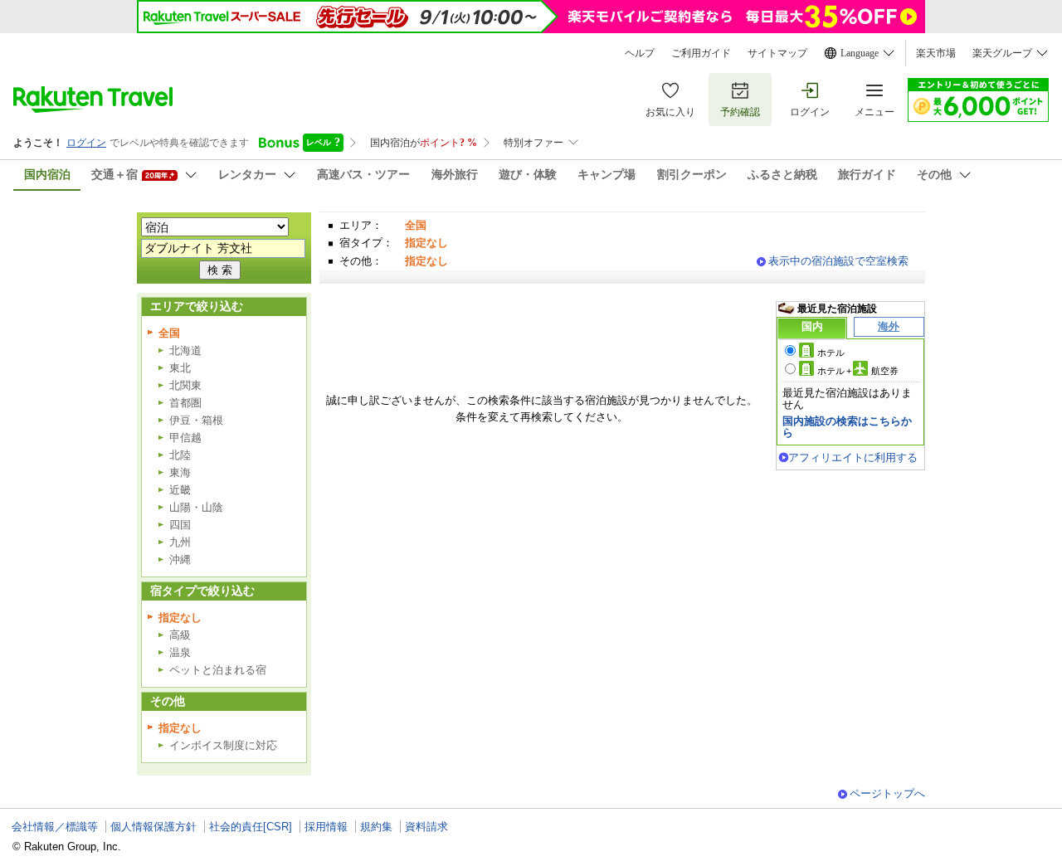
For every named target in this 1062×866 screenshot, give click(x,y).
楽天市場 (936, 53)
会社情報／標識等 (55, 826)
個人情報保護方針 (153, 826)
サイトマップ (777, 53)
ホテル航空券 (858, 371)
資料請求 (426, 826)
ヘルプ (640, 53)
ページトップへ (887, 793)
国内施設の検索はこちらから (847, 427)
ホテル (831, 353)
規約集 (376, 826)
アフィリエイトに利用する (853, 457)
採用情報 (326, 826)
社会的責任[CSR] (250, 826)
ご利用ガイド (701, 53)
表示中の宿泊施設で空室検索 (838, 261)
